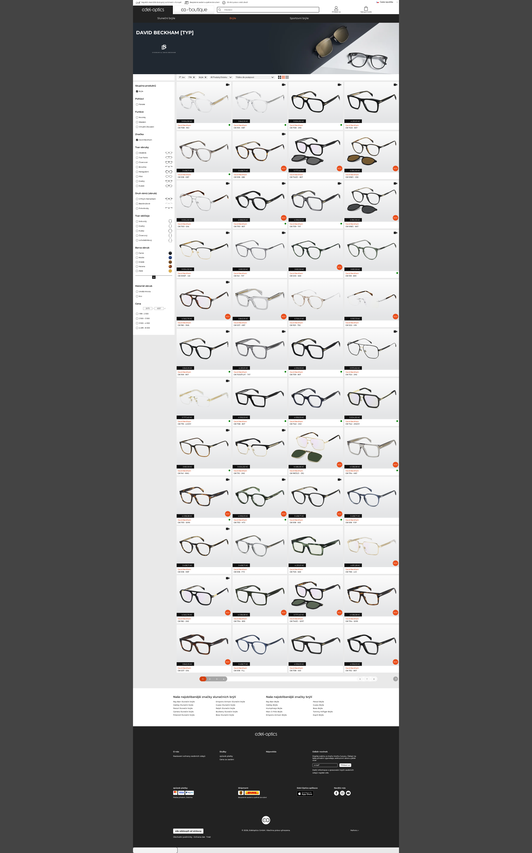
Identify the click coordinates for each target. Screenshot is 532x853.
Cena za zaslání (227, 759)
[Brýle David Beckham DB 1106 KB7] (260, 101)
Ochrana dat (199, 837)
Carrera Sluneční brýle (183, 711)
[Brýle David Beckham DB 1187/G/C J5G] (316, 446)
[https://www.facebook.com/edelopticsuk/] (336, 793)
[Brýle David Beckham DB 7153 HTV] (260, 496)
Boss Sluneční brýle (225, 715)
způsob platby (226, 756)
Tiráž (208, 837)
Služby (223, 751)
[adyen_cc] (175, 793)
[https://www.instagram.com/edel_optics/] (342, 793)
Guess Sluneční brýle (225, 705)
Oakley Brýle (272, 705)
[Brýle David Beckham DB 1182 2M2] (204, 594)
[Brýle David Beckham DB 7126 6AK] (316, 545)
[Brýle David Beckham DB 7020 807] (371, 101)
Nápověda (271, 751)
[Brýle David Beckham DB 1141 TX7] (260, 249)
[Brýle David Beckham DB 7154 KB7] (371, 446)
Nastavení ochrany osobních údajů (189, 756)
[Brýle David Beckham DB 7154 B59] (260, 594)
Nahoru (354, 830)
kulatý (141, 231)
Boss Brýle (318, 708)
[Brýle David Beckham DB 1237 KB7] (260, 298)
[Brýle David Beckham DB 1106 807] (204, 348)
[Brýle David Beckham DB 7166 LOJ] (371, 545)
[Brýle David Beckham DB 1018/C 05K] (371, 150)
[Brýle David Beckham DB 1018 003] (316, 496)
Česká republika (386, 2)
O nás (176, 751)
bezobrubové (144, 204)
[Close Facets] (154, 77)
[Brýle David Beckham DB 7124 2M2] (371, 348)
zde (326, 773)
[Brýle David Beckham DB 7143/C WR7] (316, 594)
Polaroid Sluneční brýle (184, 715)
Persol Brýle (318, 701)
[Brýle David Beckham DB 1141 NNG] (204, 446)
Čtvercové (143, 162)
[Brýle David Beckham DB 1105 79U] (316, 298)
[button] (153, 10)
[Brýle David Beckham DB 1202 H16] (371, 298)
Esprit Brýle (318, 715)
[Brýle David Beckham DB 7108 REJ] (204, 101)
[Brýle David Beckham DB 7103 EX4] (204, 200)
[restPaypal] (189, 793)
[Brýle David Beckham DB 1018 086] (260, 150)
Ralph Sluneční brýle (225, 708)
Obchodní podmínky (182, 837)
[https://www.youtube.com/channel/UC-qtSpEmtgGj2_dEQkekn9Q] (348, 793)
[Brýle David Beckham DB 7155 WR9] (204, 496)
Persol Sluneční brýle (183, 708)
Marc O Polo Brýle (274, 711)
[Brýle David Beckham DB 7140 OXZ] (316, 397)
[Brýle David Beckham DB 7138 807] (260, 397)
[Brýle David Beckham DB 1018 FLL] (260, 644)
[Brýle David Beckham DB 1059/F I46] (204, 249)
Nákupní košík (366, 12)
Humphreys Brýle (274, 708)
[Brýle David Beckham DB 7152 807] (371, 644)
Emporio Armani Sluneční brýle (230, 701)
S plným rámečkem (147, 199)
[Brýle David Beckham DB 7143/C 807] (316, 150)
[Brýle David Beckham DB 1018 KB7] (204, 150)
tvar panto (143, 158)
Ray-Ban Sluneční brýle (184, 701)
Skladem (142, 122)
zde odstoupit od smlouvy (188, 831)
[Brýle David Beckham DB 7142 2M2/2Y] (371, 397)
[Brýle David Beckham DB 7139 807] (316, 348)
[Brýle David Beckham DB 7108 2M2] (316, 101)
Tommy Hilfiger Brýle (323, 711)
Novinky (142, 117)
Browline (142, 167)
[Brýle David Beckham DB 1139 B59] (371, 249)
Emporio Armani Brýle (276, 715)
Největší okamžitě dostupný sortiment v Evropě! (161, 2)
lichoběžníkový (145, 240)
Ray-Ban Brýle (272, 701)
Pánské (142, 104)
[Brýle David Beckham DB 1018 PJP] (371, 496)
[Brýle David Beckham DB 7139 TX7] (316, 200)
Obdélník (142, 153)
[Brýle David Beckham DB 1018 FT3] (260, 545)
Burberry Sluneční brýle (227, 711)
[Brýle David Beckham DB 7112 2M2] (260, 446)
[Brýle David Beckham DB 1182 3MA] (204, 298)
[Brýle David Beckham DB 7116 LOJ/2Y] (204, 397)
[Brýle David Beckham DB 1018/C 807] (371, 200)
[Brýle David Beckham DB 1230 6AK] (316, 249)
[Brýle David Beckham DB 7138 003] (316, 644)
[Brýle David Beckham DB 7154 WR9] (371, 594)
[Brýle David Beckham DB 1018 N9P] (204, 545)
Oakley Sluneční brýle (183, 705)
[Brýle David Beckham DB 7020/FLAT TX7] (260, 348)
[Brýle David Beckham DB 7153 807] (260, 200)
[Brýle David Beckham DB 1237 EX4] (204, 644)
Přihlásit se (336, 12)
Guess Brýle (318, 705)
